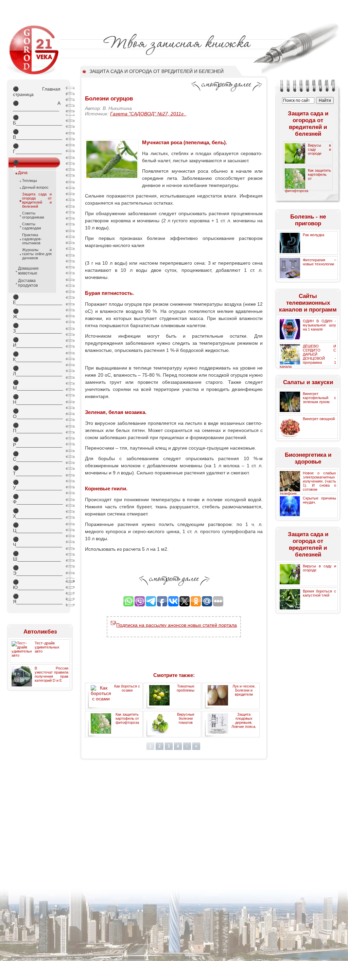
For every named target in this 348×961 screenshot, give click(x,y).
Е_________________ (36, 299)
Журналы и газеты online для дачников (37, 254)
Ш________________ (36, 556)
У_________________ (36, 484)
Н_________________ (36, 399)
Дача (23, 172)
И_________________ (36, 342)
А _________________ (36, 105)
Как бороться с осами (127, 688)
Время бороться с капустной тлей (319, 593)
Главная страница (36, 91)
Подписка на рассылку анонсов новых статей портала (176, 625)
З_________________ (36, 328)
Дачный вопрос (35, 187)
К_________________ (36, 356)
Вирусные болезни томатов (185, 718)
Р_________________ (36, 442)
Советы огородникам (33, 215)
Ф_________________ (36, 499)
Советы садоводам (31, 226)
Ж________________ (36, 313)
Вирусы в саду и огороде (319, 149)
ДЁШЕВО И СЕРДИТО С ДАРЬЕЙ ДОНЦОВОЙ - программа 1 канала (308, 356)
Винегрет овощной (319, 419)
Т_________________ (36, 470)
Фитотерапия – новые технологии (319, 262)
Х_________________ (36, 513)
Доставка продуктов (28, 283)
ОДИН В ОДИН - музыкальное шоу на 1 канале (319, 325)
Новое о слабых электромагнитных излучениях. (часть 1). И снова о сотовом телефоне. (308, 483)
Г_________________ (36, 148)
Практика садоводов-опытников (32, 239)
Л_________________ (36, 370)
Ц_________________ (36, 527)
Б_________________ (36, 120)
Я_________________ (36, 598)
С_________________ (36, 456)
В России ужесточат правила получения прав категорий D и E (51, 674)
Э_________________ (36, 570)
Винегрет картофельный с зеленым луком (319, 398)
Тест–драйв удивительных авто (47, 647)
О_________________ (36, 413)
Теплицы (29, 180)
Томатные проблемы (185, 688)
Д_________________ (36, 164)
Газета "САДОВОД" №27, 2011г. (148, 113)
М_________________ (36, 385)
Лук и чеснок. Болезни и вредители (244, 690)
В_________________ (36, 134)
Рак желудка (313, 235)
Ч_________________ (36, 541)
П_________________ (36, 427)
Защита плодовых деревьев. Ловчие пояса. (243, 720)
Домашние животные (28, 271)
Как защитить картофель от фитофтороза (127, 718)
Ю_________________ (36, 584)
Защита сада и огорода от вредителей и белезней (37, 200)
